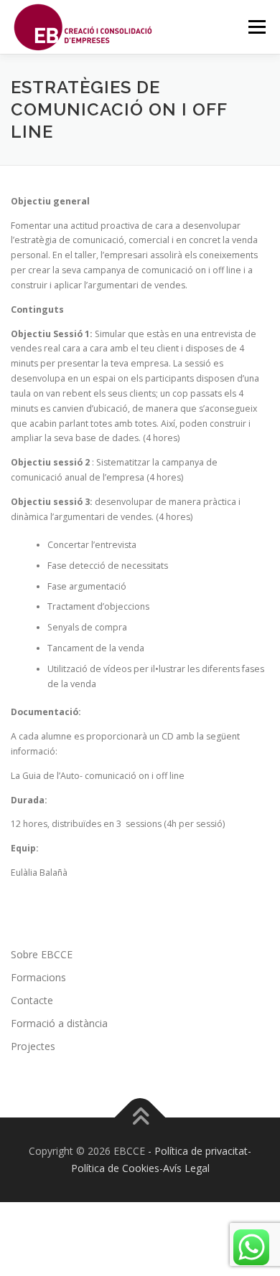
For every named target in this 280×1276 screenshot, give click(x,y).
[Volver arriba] (140, 1117)
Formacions (38, 977)
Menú (256, 27)
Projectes (33, 1046)
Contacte (32, 1000)
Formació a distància (59, 1023)
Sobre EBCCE (42, 954)
